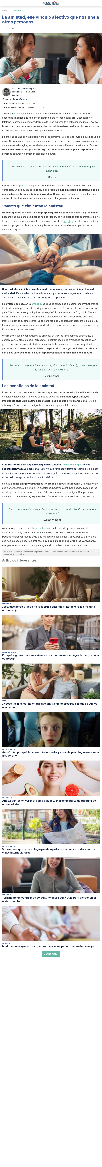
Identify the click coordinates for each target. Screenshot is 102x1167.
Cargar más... (51, 953)
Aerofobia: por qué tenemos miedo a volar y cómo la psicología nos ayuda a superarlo (50, 754)
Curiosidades (8, 749)
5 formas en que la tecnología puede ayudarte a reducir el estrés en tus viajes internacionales (48, 851)
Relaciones (7, 11)
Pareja (5, 701)
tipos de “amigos (27, 185)
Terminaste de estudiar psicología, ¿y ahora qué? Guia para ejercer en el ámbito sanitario (49, 899)
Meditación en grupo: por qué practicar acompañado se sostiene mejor (48, 946)
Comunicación (9, 652)
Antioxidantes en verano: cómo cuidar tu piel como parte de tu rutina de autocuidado (49, 802)
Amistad (17, 11)
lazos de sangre (72, 464)
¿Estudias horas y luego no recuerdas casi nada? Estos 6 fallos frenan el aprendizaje (49, 608)
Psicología (7, 604)
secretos (68, 221)
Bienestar (7, 798)
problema (18, 113)
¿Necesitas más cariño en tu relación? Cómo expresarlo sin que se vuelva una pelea (49, 705)
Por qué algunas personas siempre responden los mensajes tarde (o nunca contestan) (50, 657)
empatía (36, 303)
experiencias (43, 528)
